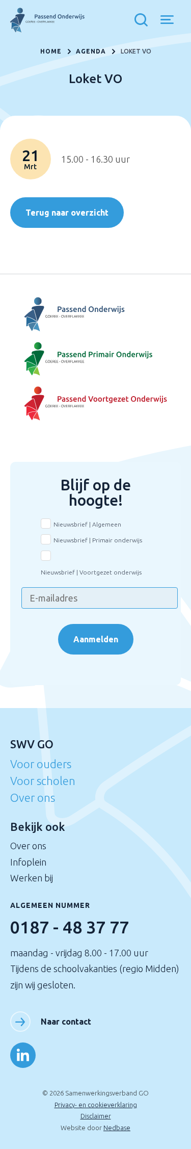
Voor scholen (42, 780)
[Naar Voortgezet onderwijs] (96, 403)
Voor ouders (40, 764)
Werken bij (31, 878)
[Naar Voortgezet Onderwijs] (96, 314)
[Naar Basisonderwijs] (96, 359)
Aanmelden (95, 639)
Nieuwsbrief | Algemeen (87, 524)
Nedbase (116, 1127)
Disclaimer (95, 1115)
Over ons (32, 797)
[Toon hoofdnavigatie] (170, 20)
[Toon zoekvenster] (143, 20)
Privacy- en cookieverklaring (95, 1104)
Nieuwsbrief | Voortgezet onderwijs (91, 572)
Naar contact (66, 1021)
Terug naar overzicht (66, 212)
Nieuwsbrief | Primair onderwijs (97, 540)
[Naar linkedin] (23, 1055)
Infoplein (28, 862)
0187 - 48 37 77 (69, 926)
